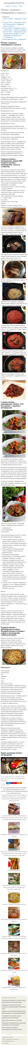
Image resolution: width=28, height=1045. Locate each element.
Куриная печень (7, 778)
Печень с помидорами (16, 776)
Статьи (20, 6)
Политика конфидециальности (8, 1041)
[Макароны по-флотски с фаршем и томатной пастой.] (14, 968)
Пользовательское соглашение (12, 1039)
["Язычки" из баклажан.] (14, 868)
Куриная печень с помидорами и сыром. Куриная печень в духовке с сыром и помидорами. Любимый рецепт (15, 33)
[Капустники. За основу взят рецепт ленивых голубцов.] (14, 917)
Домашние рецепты (14, 3)
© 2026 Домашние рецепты (7, 1037)
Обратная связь (5, 1043)
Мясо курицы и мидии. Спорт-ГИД (12, 1020)
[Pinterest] (14, 783)
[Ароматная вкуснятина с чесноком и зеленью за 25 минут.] (14, 951)
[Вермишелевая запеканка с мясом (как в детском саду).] (14, 985)
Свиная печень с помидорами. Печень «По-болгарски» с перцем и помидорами (15, 29)
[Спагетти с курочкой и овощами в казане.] (14, 902)
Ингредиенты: (9, 37)
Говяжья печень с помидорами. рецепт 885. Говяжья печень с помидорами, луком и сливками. (14, 24)
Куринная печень (4, 780)
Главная (7, 6)
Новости (14, 6)
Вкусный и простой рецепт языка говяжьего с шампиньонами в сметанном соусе (14, 1006)
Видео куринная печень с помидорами (14, 39)
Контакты (4, 1039)
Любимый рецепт (21, 778)
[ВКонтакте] (8, 783)
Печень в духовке (14, 778)
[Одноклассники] (19, 783)
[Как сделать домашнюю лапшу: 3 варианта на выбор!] (14, 833)
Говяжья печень (8, 776)
